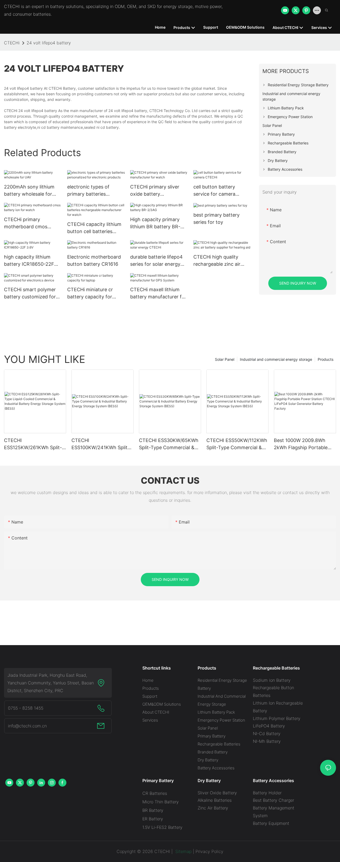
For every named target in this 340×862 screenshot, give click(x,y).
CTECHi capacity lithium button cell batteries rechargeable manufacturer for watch (94, 228)
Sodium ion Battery (272, 680)
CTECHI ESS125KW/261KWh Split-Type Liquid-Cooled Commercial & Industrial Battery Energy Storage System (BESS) (33, 444)
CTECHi (12, 42)
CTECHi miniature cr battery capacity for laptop (90, 293)
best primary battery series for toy (216, 218)
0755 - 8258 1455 (25, 708)
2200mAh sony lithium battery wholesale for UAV (29, 191)
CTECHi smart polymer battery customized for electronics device (30, 293)
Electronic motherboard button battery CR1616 (94, 260)
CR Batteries (154, 793)
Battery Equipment (271, 823)
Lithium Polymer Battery (276, 718)
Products (325, 359)
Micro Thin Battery (160, 801)
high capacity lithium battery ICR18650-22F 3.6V (29, 261)
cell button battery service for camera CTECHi (214, 191)
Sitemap (183, 851)
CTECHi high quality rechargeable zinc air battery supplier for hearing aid (216, 261)
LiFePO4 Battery (269, 725)
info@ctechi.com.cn (27, 725)
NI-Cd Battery (266, 733)
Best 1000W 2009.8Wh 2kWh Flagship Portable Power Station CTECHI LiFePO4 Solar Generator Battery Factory (302, 444)
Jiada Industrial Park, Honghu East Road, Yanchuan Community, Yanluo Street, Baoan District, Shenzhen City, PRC (50, 682)
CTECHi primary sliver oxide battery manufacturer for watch (157, 191)
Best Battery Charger (273, 800)
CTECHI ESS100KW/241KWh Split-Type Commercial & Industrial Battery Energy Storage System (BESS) (100, 444)
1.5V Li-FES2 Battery (162, 827)
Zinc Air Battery (213, 807)
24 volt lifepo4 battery (49, 42)
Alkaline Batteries (215, 800)
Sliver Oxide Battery (217, 792)
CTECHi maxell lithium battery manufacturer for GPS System (158, 293)
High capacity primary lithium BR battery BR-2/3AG (155, 223)
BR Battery (152, 810)
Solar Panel (224, 359)
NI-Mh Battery (267, 741)
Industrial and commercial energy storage (276, 359)
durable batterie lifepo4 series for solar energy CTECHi (156, 261)
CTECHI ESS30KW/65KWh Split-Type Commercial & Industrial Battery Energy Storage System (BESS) (168, 444)
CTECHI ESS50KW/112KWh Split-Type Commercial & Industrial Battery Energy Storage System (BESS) (236, 444)
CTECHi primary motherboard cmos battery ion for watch (28, 223)
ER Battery (152, 818)
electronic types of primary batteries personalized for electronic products (89, 191)
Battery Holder (267, 792)
